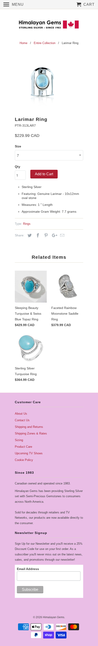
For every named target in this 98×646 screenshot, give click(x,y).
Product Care (23, 446)
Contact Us (22, 420)
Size (18, 146)
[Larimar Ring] (42, 82)
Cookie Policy (24, 460)
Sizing (19, 440)
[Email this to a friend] (61, 235)
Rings (27, 223)
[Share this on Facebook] (37, 235)
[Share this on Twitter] (29, 235)
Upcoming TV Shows (29, 453)
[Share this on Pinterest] (45, 235)
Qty (17, 166)
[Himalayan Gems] (49, 24)
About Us (21, 413)
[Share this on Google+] (53, 235)
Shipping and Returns (29, 427)
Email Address (28, 569)
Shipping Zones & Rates (31, 433)
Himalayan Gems (53, 617)
